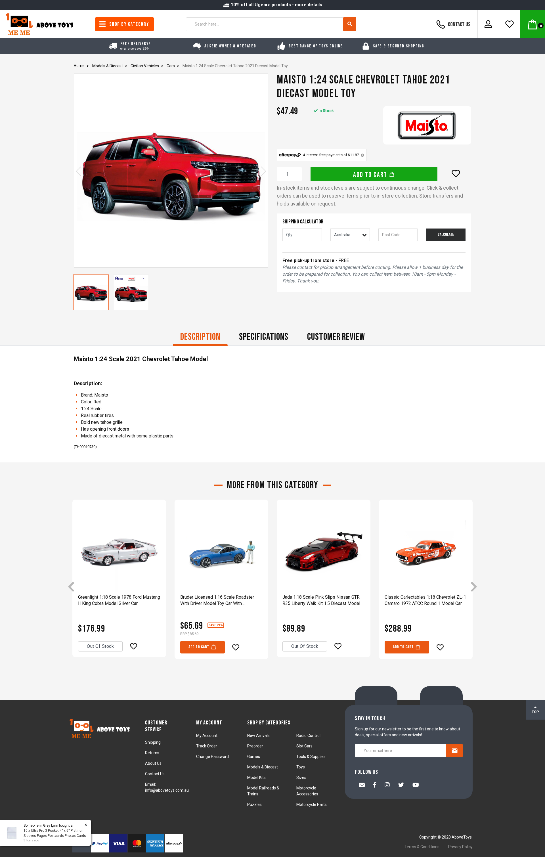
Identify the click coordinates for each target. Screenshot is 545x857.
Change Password (212, 756)
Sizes (301, 777)
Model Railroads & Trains (263, 791)
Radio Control (308, 735)
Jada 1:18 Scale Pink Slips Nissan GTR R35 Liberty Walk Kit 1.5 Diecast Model (321, 600)
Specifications (263, 337)
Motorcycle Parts (311, 804)
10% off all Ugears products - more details (276, 4)
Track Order (206, 746)
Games (253, 756)
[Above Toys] (40, 23)
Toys (300, 767)
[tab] (200, 337)
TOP (535, 712)
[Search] (349, 24)
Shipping (153, 742)
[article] (119, 587)
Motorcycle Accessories (307, 791)
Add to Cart (371, 175)
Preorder (255, 746)
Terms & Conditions (421, 847)
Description (200, 337)
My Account (206, 735)
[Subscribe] (454, 750)
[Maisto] (427, 125)
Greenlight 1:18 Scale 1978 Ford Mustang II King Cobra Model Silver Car (119, 600)
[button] (456, 173)
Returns (152, 753)
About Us (153, 763)
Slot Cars (304, 746)
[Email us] (362, 785)
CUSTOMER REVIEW (336, 337)
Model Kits (256, 777)
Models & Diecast (262, 767)
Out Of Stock (100, 646)
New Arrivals (258, 735)
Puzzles (254, 804)
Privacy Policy (460, 847)
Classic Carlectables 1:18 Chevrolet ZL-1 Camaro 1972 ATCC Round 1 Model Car (425, 600)
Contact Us (458, 24)
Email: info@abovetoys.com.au (167, 787)
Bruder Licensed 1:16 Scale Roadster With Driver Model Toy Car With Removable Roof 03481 (217, 600)
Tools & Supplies (311, 756)
